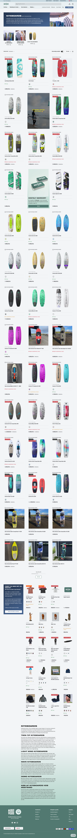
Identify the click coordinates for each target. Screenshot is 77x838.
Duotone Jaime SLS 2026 (57, 496)
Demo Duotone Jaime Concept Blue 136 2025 (37, 531)
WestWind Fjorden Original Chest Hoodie (43, 707)
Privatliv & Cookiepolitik (54, 819)
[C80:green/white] (5, 197)
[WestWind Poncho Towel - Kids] (43, 589)
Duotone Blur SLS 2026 (33, 273)
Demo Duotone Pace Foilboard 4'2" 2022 (36, 348)
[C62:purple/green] (29, 314)
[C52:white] (53, 314)
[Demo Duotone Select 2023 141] (62, 551)
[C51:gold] (5, 159)
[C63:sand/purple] (29, 276)
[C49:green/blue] (53, 121)
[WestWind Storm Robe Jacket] (55, 589)
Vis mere (38, 576)
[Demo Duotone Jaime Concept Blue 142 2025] (62, 519)
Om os (70, 812)
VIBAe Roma (41, 624)
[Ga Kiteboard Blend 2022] (14, 68)
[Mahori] (45, 682)
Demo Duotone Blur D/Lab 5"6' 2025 (11, 563)
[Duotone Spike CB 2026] (14, 181)
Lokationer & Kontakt (46, 7)
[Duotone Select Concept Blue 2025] (14, 143)
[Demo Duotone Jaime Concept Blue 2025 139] (38, 551)
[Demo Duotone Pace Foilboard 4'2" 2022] (38, 336)
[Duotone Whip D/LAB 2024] (62, 143)
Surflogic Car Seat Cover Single (42, 679)
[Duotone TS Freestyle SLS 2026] (14, 336)
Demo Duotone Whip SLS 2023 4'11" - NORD (13, 386)
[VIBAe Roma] (43, 616)
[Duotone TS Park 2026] (62, 298)
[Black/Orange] (64, 653)
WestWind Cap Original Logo (30, 707)
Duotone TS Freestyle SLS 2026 (11, 348)
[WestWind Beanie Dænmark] (68, 698)
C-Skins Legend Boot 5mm (55, 707)
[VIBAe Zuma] (55, 616)
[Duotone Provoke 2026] (14, 298)
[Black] (39, 653)
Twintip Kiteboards (8, 42)
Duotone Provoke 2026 (9, 311)
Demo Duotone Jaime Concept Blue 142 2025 (61, 531)
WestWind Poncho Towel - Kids (42, 598)
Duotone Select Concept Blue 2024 (35, 156)
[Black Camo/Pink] (33, 653)
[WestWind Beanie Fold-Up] (68, 670)
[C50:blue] (29, 464)
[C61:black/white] (5, 121)
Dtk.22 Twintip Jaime (56, 423)
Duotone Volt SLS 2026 (57, 235)
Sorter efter (6, 51)
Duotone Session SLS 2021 (10, 461)
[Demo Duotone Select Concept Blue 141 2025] (14, 519)
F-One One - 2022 (56, 81)
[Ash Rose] (31, 601)
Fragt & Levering (53, 814)
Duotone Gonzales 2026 (9, 235)
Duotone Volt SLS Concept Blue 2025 (11, 423)
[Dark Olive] (41, 653)
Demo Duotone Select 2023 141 (58, 563)
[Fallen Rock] (41, 710)
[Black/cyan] (29, 681)
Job (69, 816)
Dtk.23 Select (31, 81)
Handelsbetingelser (54, 812)
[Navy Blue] (27, 601)
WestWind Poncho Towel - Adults (29, 598)
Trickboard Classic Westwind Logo (67, 625)
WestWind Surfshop (10, 833)
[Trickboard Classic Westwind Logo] (68, 616)
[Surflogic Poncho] (30, 670)
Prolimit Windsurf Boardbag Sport (67, 649)
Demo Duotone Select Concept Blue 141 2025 (13, 531)
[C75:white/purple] (53, 197)
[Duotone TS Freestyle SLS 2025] (38, 373)
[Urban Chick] (29, 601)
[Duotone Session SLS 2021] (14, 448)
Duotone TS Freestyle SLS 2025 (34, 386)
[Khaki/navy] (33, 681)
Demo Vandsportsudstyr (32, 783)
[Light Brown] (66, 682)
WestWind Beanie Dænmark (67, 707)
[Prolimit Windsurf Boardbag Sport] (68, 641)
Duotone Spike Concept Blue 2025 (59, 118)
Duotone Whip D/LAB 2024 (57, 156)
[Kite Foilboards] (32, 35)
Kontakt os (37, 812)
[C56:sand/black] (29, 239)
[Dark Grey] (54, 601)
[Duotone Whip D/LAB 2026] (14, 106)
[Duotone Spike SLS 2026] (62, 181)
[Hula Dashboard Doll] (30, 616)
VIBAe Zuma (53, 624)
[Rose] (68, 682)
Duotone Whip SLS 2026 (33, 311)
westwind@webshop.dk (36, 23)
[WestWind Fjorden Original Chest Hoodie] (43, 698)
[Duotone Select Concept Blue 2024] (38, 143)
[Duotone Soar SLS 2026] (38, 223)
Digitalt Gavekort (49, 0)
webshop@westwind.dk (29, 798)
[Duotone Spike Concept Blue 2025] (62, 106)
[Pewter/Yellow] (68, 653)
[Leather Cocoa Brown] (41, 627)
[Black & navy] (43, 682)
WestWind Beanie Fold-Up (68, 679)
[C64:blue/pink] (53, 239)
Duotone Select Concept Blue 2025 (11, 156)
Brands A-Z (71, 821)
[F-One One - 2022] (62, 68)
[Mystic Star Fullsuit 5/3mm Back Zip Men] (43, 641)
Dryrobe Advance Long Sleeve (30, 649)
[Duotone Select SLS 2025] (14, 483)
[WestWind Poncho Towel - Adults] (30, 589)
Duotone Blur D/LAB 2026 (57, 273)
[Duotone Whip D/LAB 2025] (38, 411)
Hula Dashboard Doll (30, 624)
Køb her (38, 206)
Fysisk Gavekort (56, 0)
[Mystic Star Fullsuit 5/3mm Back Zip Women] (55, 641)
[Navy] (64, 682)
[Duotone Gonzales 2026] (14, 223)
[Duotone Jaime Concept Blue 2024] (38, 448)
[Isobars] (41, 682)
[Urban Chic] (39, 710)
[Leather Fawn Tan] (43, 627)
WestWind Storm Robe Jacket (55, 598)
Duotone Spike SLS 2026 (57, 193)
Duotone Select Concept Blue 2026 (59, 461)
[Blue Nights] (66, 710)
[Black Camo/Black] (27, 653)
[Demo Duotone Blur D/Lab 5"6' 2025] (14, 551)
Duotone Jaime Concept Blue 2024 (35, 461)
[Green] (31, 710)
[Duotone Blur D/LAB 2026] (62, 260)
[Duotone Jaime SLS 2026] (62, 483)
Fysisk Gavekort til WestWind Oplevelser (55, 679)
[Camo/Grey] (31, 653)
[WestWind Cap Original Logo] (30, 698)
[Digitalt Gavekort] (68, 589)
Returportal (37, 816)
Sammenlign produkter (56, 51)
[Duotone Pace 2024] (38, 483)
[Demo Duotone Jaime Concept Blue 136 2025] (38, 519)
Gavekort (37, 814)
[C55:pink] (5, 351)
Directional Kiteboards (20, 42)
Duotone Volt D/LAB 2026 (9, 273)
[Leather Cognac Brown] (39, 627)
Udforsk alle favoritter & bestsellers (13, 611)
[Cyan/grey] (27, 681)
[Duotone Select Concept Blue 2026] (62, 448)
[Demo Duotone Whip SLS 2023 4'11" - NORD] (14, 373)
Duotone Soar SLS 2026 (33, 235)
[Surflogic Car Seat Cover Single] (43, 670)
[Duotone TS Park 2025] (62, 373)
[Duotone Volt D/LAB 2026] (14, 260)
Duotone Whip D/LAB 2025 (33, 423)
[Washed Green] (68, 710)
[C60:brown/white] (5, 427)
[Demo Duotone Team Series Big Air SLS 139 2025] (62, 336)
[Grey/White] (66, 653)
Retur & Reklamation (54, 816)
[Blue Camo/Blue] (29, 653)
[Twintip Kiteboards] (9, 35)
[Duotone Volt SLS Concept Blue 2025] (14, 411)
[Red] (53, 84)
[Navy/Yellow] (31, 681)
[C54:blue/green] (5, 499)
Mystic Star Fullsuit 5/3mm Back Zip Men (43, 649)
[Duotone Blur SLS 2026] (38, 260)
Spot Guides (58, 7)
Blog (63, 7)
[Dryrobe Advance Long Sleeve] (30, 641)
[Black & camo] (39, 682)
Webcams (53, 7)
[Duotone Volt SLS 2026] (62, 223)
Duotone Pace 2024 (32, 496)
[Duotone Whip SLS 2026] (38, 298)
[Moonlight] (33, 710)
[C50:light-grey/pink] (53, 427)
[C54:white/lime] (29, 159)
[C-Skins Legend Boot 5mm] (55, 698)
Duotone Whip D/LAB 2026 (9, 118)
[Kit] (52, 601)
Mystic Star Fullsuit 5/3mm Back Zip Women (55, 650)
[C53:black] (5, 314)
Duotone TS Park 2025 (57, 386)
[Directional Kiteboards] (21, 35)
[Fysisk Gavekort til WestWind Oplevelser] (55, 670)
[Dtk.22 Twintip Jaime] (62, 411)
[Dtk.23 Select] (38, 68)
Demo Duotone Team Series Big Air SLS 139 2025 (62, 348)
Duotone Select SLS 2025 (9, 496)
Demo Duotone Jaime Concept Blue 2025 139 (37, 563)
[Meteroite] (64, 710)
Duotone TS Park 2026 (57, 311)
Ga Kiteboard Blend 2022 (9, 81)
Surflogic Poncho (29, 678)
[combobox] (38, 4)
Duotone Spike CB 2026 (9, 193)
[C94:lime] (5, 239)
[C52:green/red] (29, 84)
